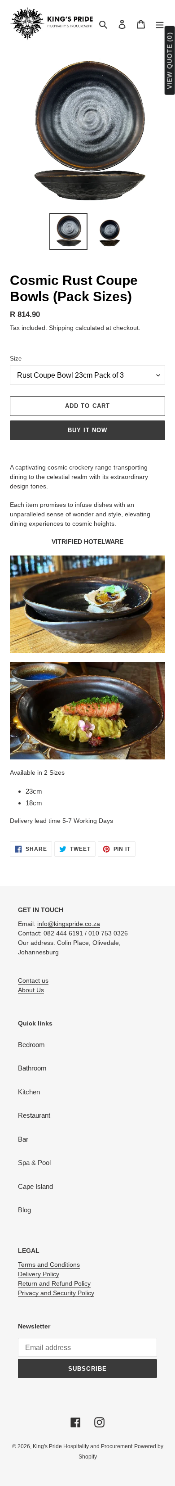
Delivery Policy (38, 1274)
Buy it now (87, 430)
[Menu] (159, 24)
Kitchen (29, 1092)
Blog (24, 1210)
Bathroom (32, 1068)
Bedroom (31, 1044)
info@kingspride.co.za (68, 923)
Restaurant (34, 1115)
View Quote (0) (169, 60)
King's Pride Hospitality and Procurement (82, 1446)
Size (16, 358)
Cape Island (35, 1186)
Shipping (61, 327)
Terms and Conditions (49, 1264)
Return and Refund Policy (54, 1283)
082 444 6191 (63, 933)
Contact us (33, 980)
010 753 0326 (108, 933)
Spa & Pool (34, 1162)
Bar (23, 1139)
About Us (31, 990)
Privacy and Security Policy (56, 1292)
